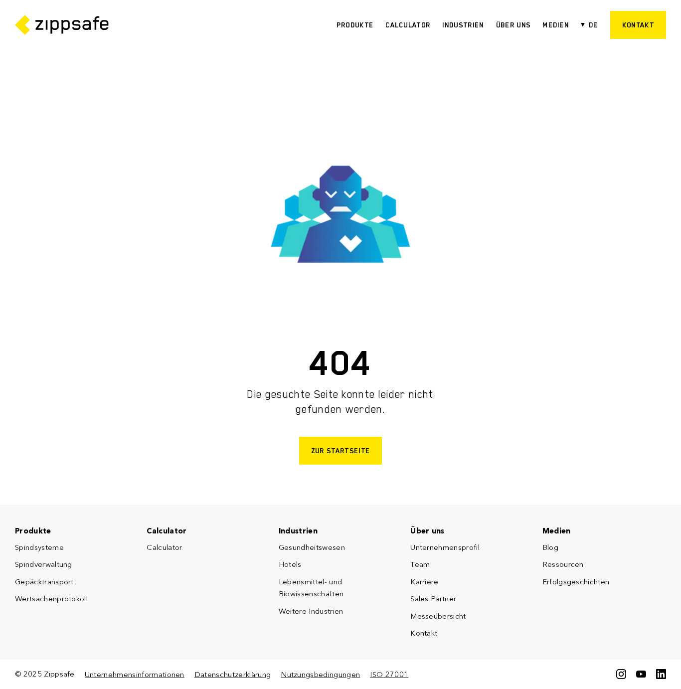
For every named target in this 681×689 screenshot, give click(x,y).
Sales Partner (433, 598)
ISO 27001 (389, 674)
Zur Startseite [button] (340, 451)
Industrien (463, 25)
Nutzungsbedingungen (320, 674)
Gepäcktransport (44, 581)
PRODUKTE (355, 25)
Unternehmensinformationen (134, 674)
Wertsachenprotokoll (51, 598)
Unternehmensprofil (445, 547)
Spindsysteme (39, 547)
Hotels (290, 564)
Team (420, 564)
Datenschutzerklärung (232, 674)
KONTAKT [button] (638, 25)
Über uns (513, 25)
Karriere (424, 581)
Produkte (33, 530)
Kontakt (423, 633)
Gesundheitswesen (312, 547)
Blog (550, 547)
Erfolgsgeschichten (576, 581)
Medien (555, 25)
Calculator (407, 25)
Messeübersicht (438, 616)
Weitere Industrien (311, 611)
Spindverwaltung (43, 564)
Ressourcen (563, 564)
